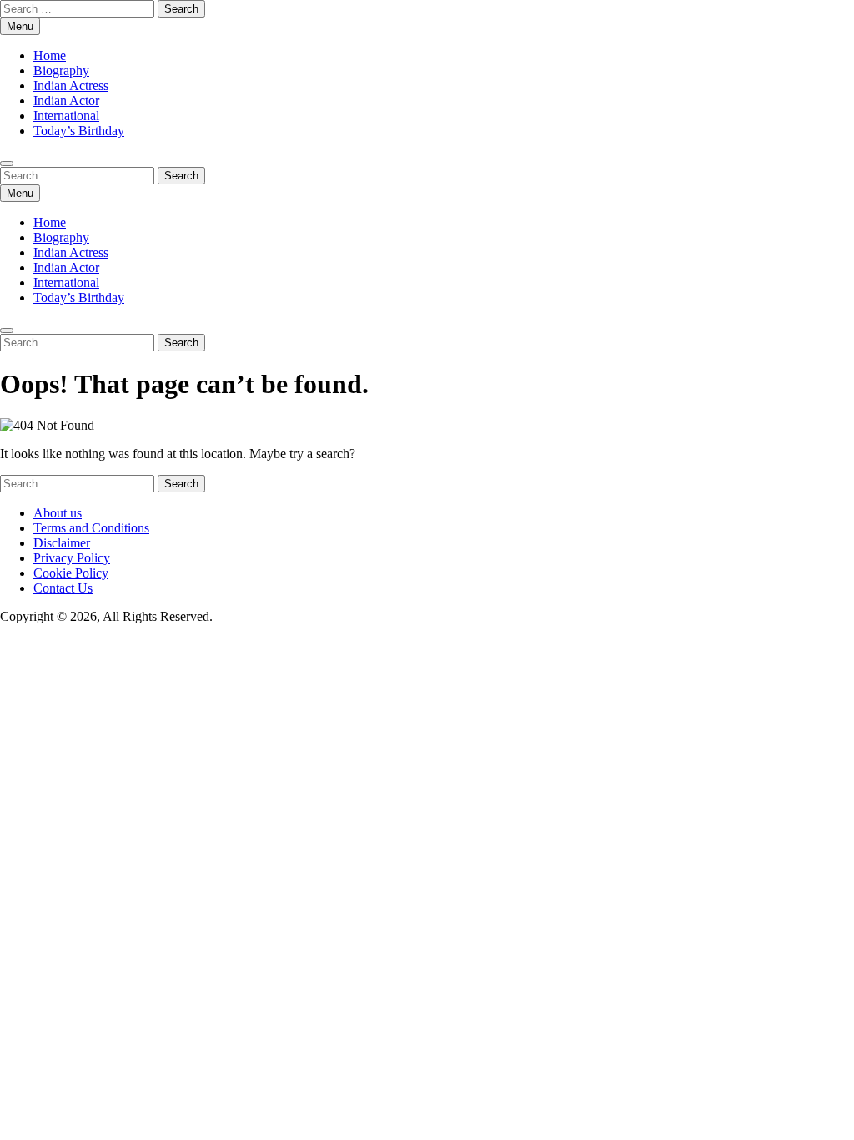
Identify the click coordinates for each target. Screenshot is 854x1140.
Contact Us (63, 588)
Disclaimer (61, 543)
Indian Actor (66, 100)
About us (57, 513)
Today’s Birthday (78, 131)
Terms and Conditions (91, 528)
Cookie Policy (70, 573)
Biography (61, 70)
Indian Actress (70, 85)
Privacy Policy (71, 558)
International (66, 115)
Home (49, 55)
